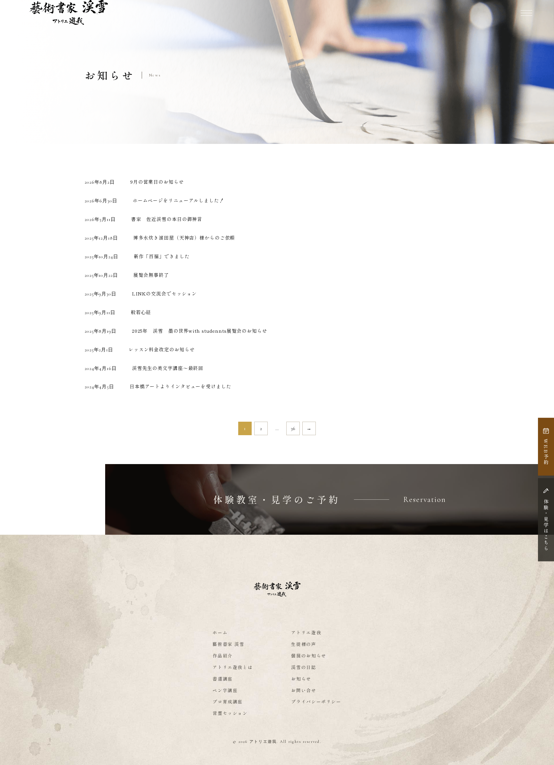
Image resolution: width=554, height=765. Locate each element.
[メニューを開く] (526, 13)
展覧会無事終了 (151, 274)
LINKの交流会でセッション (164, 293)
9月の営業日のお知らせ (157, 181)
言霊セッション (230, 713)
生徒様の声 (303, 644)
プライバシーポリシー (316, 701)
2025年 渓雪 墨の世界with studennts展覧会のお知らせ (199, 330)
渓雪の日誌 (303, 667)
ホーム (220, 632)
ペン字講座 (225, 690)
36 (293, 428)
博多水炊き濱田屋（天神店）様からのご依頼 (184, 237)
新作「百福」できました (162, 256)
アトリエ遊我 (306, 632)
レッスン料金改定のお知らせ (162, 349)
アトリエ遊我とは (233, 667)
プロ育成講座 (228, 701)
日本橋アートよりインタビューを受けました (180, 386)
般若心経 (141, 312)
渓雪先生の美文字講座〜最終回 (167, 368)
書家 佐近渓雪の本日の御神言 (166, 218)
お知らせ (301, 678)
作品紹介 (223, 655)
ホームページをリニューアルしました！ (178, 200)
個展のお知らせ (308, 655)
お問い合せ (303, 690)
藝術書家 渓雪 (228, 644)
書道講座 (223, 678)
